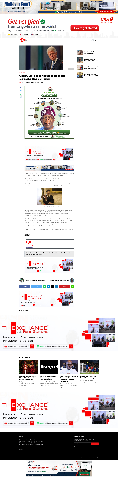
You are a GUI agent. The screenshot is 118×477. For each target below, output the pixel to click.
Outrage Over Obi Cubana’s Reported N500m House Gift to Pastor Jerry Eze (91, 76)
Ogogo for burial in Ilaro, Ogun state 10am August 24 (91, 52)
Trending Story (22, 72)
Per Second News (26, 82)
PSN (53, 457)
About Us (83, 457)
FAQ (93, 457)
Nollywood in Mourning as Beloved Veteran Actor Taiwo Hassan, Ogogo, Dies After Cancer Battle (91, 61)
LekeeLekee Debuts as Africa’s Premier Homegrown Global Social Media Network (48, 377)
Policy (97, 457)
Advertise (89, 457)
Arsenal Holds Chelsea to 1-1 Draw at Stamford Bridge (88, 377)
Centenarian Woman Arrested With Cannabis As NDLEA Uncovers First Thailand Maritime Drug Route (91, 69)
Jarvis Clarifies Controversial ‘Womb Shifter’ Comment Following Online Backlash (27, 377)
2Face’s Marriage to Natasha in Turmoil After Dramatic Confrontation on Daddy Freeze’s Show (69, 378)
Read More (21, 449)
